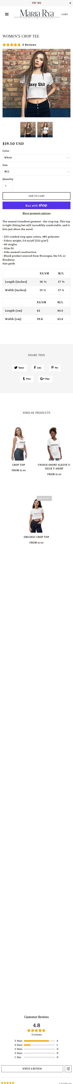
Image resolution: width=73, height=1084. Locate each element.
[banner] (37, 14)
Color (6, 151)
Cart (64, 14)
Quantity (8, 179)
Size (5, 165)
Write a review (32, 1068)
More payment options (37, 213)
